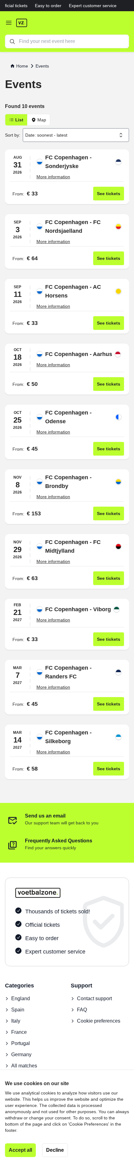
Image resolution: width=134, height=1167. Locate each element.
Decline (55, 1150)
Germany (21, 1054)
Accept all (20, 1150)
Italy (15, 1021)
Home (22, 65)
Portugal (20, 1043)
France (19, 1032)
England (20, 998)
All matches (24, 1065)
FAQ (82, 1009)
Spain (17, 1009)
